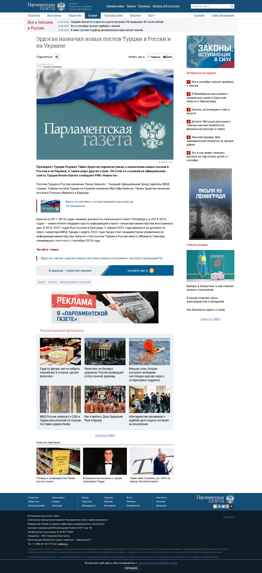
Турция (41, 282)
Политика (34, 15)
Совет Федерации (223, 15)
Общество (74, 15)
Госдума (199, 15)
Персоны (87, 501)
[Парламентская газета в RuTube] (231, 506)
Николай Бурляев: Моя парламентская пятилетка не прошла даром (210, 140)
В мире (92, 15)
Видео (85, 497)
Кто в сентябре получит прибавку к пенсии (89, 26)
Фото (129, 497)
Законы (131, 6)
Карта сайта (228, 517)
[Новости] (154, 57)
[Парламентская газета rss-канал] (215, 506)
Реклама (160, 501)
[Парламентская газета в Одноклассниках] (227, 506)
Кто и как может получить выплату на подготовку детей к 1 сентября (208, 156)
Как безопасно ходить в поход (206, 309)
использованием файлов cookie (157, 562)
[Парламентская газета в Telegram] (223, 506)
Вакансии (161, 505)
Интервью (110, 505)
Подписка (144, 6)
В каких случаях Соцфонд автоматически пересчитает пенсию (100, 30)
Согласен (131, 568)
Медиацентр (89, 505)
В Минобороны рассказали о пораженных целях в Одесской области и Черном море (207, 97)
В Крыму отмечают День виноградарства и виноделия (205, 299)
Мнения (108, 501)
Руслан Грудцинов (52, 66)
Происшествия (113, 15)
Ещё (150, 15)
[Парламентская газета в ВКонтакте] (219, 506)
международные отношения (75, 282)
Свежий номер (115, 6)
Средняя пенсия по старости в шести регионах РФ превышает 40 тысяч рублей (110, 22)
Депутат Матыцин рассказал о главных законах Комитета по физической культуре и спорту (209, 125)
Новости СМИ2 (105, 435)
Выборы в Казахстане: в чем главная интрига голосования (210, 287)
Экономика (54, 15)
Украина (52, 282)
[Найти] (232, 6)
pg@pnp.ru (63, 544)
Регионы (131, 501)
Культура (135, 15)
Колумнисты (133, 505)
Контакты (161, 497)
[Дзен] (168, 57)
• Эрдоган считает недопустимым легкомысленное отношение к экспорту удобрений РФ (100, 258)
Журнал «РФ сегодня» (166, 6)
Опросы (108, 497)
